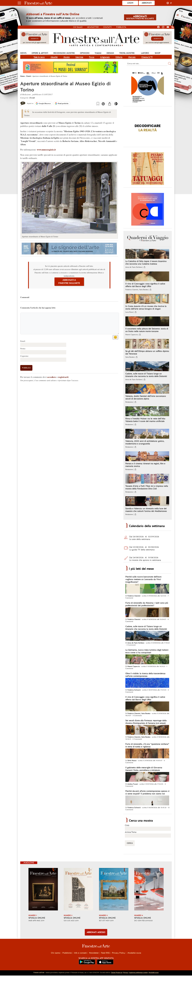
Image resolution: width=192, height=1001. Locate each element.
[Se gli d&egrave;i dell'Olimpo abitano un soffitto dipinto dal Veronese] (147, 344)
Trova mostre (127, 53)
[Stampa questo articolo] (103, 104)
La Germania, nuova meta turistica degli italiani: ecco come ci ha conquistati (147, 651)
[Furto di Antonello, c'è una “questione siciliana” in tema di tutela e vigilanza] (147, 753)
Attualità (54, 57)
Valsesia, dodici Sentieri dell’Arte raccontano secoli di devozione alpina (145, 397)
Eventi (32, 97)
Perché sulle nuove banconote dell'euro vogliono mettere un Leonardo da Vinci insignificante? (143, 579)
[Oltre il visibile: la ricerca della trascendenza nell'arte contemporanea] (147, 683)
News (23, 53)
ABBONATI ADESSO (96, 932)
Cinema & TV (147, 57)
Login (130, 3)
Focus (91, 57)
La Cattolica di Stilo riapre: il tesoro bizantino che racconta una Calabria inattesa (146, 262)
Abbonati (147, 3)
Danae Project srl (116, 972)
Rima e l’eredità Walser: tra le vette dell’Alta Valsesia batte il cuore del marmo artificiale (145, 420)
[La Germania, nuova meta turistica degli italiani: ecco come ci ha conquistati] (147, 659)
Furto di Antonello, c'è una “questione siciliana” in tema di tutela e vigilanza (147, 745)
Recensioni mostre (64, 53)
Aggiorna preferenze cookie (138, 972)
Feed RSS (105, 953)
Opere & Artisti (40, 53)
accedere (51, 377)
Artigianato (105, 57)
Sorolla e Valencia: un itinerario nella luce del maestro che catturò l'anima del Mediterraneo (146, 509)
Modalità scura (134, 953)
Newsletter (93, 27)
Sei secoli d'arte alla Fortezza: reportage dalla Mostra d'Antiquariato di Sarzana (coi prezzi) (146, 721)
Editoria (119, 57)
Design (110, 53)
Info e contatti (80, 953)
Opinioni (84, 53)
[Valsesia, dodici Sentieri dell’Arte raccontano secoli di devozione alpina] (147, 389)
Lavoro (145, 53)
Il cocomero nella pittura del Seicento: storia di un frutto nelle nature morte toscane (146, 330)
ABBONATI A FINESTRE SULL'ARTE (69, 281)
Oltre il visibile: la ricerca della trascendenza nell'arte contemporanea (145, 674)
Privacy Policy (118, 953)
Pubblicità (121, 27)
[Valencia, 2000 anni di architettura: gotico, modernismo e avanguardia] (147, 434)
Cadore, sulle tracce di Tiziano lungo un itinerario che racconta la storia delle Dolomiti (146, 375)
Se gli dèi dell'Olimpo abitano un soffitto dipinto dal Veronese (147, 352)
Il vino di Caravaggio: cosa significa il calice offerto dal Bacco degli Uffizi (145, 285)
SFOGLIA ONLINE (36, 918)
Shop (157, 53)
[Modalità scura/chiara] (116, 104)
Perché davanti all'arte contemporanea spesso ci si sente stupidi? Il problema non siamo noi (147, 792)
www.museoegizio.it (46, 149)
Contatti (107, 27)
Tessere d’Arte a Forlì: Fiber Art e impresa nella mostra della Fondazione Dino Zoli (146, 487)
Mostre (66, 57)
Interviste (79, 57)
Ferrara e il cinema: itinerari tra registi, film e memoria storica (145, 464)
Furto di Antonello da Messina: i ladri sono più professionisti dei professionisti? (146, 604)
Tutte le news (39, 57)
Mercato (132, 57)
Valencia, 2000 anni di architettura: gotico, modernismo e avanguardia (144, 442)
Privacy (125, 972)
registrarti (63, 377)
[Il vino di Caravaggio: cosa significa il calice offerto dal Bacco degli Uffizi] (147, 276)
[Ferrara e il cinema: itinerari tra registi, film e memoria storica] (147, 456)
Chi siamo (78, 27)
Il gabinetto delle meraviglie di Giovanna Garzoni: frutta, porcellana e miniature (143, 768)
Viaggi (98, 53)
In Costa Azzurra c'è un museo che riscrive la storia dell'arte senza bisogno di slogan (145, 307)
